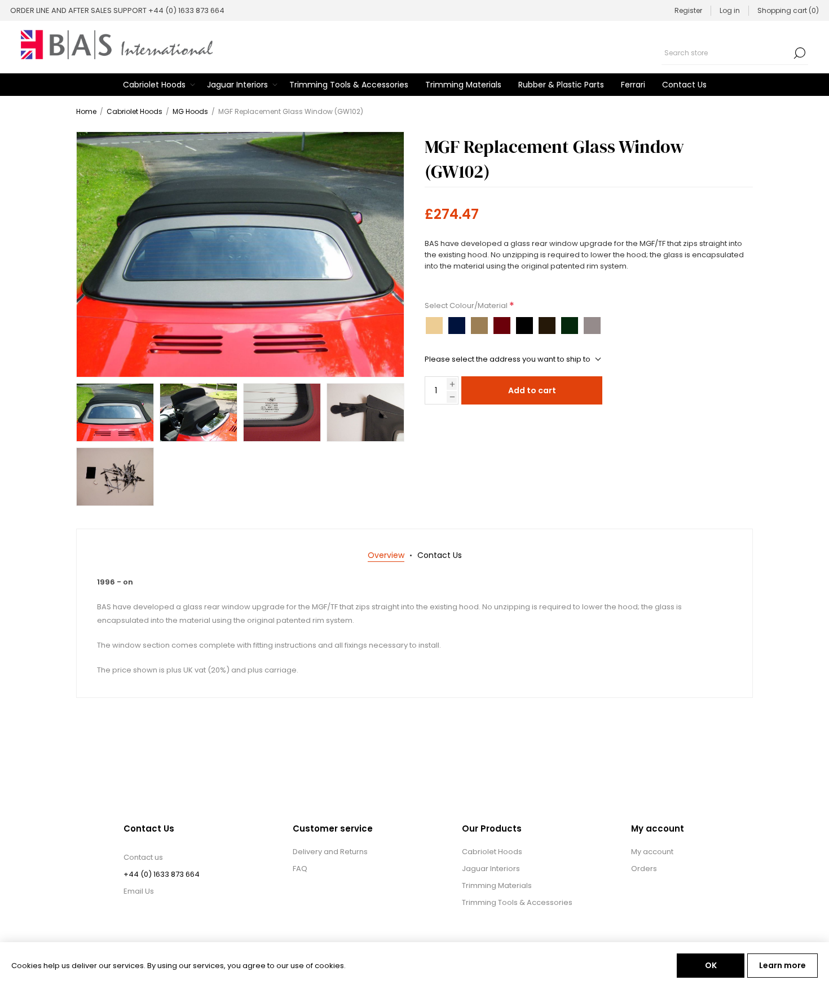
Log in (730, 10)
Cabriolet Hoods (492, 851)
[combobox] (726, 53)
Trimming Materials (497, 885)
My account (652, 851)
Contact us (143, 857)
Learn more (782, 965)
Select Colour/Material (467, 305)
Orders (644, 868)
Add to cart (532, 390)
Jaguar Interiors (491, 868)
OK (711, 965)
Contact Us (439, 555)
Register (688, 10)
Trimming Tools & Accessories (517, 902)
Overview (386, 555)
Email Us (139, 891)
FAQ (300, 868)
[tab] (386, 555)
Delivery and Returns (330, 851)
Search (799, 53)
